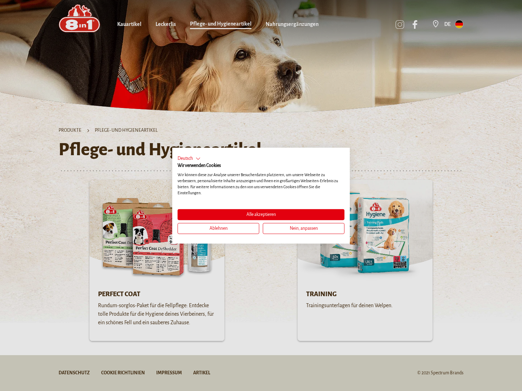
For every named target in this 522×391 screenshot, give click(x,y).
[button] (189, 158)
